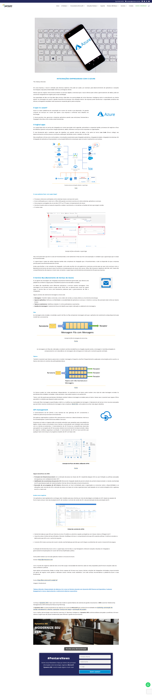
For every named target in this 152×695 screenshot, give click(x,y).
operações (56, 609)
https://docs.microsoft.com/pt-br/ (47, 580)
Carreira (123, 5)
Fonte (76, 341)
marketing (100, 607)
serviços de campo (65, 609)
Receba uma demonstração (76, 649)
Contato (131, 5)
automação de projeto (79, 609)
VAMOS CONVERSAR (140, 5)
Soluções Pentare (92, 5)
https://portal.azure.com (45, 559)
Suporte (102, 5)
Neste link (75, 404)
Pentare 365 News (112, 5)
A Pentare (64, 5)
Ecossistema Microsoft (77, 5)
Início (57, 5)
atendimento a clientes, (45, 609)
